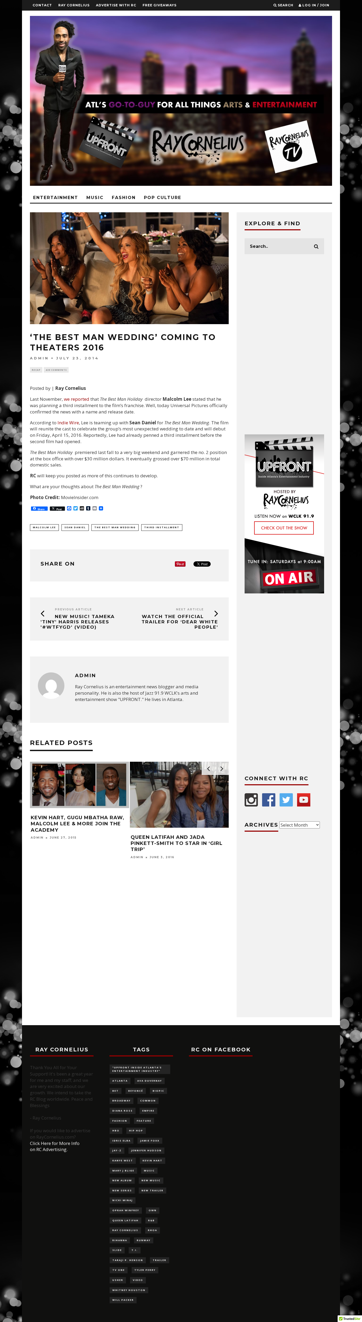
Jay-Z (117, 1150)
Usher (117, 1280)
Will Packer (123, 1300)
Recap (36, 369)
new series (122, 1190)
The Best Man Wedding (115, 527)
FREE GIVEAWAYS (159, 5)
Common (148, 1100)
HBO (116, 1130)
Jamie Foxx (150, 1140)
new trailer (153, 1190)
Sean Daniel (75, 527)
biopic (158, 1090)
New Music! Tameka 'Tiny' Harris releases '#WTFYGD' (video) (78, 622)
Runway (144, 1240)
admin (39, 358)
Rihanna (119, 1240)
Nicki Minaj (122, 1200)
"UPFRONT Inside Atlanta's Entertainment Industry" (137, 1069)
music (149, 1170)
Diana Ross (122, 1110)
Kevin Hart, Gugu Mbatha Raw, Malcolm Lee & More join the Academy (77, 824)
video (138, 1280)
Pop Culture (162, 197)
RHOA (152, 1230)
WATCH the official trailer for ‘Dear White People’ (180, 622)
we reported (76, 399)
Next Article (190, 609)
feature (144, 1120)
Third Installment (161, 527)
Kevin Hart (152, 1160)
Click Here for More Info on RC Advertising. (55, 1146)
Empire (148, 1110)
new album (122, 1180)
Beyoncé (135, 1090)
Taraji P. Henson (127, 1260)
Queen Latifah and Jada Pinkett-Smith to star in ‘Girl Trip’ (177, 843)
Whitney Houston (128, 1290)
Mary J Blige (123, 1170)
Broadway (121, 1100)
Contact (42, 5)
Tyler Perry (145, 1270)
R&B (151, 1220)
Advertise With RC (116, 5)
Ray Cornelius (74, 5)
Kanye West (122, 1160)
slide (117, 1250)
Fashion (124, 197)
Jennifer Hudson (146, 1150)
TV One (118, 1270)
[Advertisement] (284, 344)
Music (95, 197)
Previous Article (73, 609)
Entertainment (55, 197)
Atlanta (120, 1080)
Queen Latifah (125, 1220)
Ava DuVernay (149, 1080)
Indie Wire (68, 423)
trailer (159, 1260)
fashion (119, 1120)
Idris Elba (121, 1140)
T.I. (134, 1250)
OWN (153, 1210)
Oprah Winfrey (125, 1210)
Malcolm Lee (44, 527)
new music (151, 1180)
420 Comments (56, 369)
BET (115, 1090)
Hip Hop (136, 1130)
